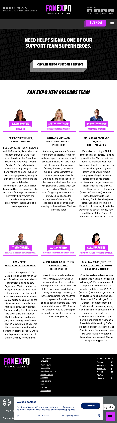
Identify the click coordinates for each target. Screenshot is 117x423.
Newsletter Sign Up (48, 371)
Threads (100, 378)
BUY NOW (96, 23)
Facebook (101, 369)
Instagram (101, 365)
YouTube (100, 372)
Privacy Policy (11, 410)
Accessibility (46, 391)
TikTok (100, 375)
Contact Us (45, 368)
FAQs (43, 384)
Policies (44, 387)
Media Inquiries (47, 375)
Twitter (100, 362)
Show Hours (46, 365)
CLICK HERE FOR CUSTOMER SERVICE (60, 64)
